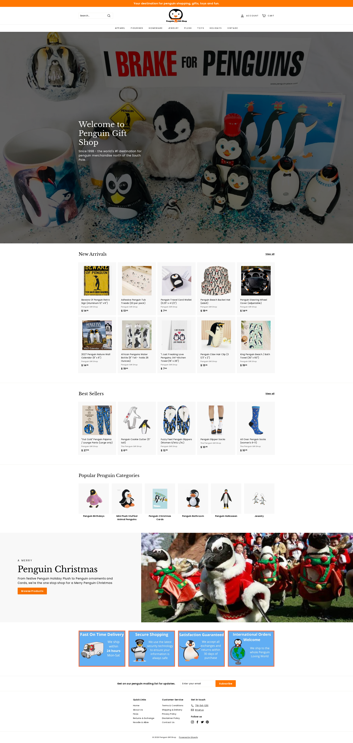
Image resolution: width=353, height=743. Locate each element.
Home (136, 705)
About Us (138, 709)
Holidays (216, 28)
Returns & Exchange (143, 718)
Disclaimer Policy (171, 718)
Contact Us (168, 722)
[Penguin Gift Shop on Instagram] (192, 722)
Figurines (137, 28)
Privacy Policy (169, 713)
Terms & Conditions (172, 705)
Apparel (120, 28)
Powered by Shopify (188, 737)
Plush (188, 28)
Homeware (156, 28)
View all (269, 254)
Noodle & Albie (141, 722)
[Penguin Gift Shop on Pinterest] (207, 722)
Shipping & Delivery (172, 709)
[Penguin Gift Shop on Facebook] (197, 722)
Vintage (232, 28)
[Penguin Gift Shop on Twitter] (202, 722)
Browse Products (32, 591)
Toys (200, 28)
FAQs (135, 713)
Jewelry (173, 28)
